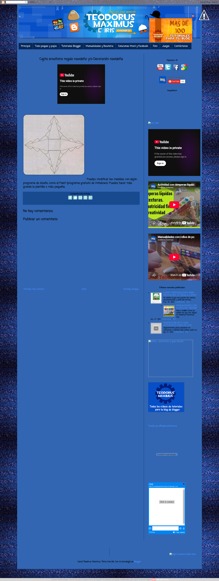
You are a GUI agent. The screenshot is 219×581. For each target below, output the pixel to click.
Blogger (137, 561)
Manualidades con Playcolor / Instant (186, 307)
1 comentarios (180, 302)
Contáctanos (181, 46)
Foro (155, 46)
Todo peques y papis (46, 46)
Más (187, 302)
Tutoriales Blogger (71, 46)
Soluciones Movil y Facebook (133, 46)
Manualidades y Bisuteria (99, 46)
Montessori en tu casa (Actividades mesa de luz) (177, 324)
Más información (163, 579)
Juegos (166, 46)
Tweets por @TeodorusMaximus (162, 426)
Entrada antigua (131, 289)
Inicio (84, 289)
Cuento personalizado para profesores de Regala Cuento (180, 294)
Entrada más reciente (34, 289)
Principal (25, 46)
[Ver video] (153, 123)
